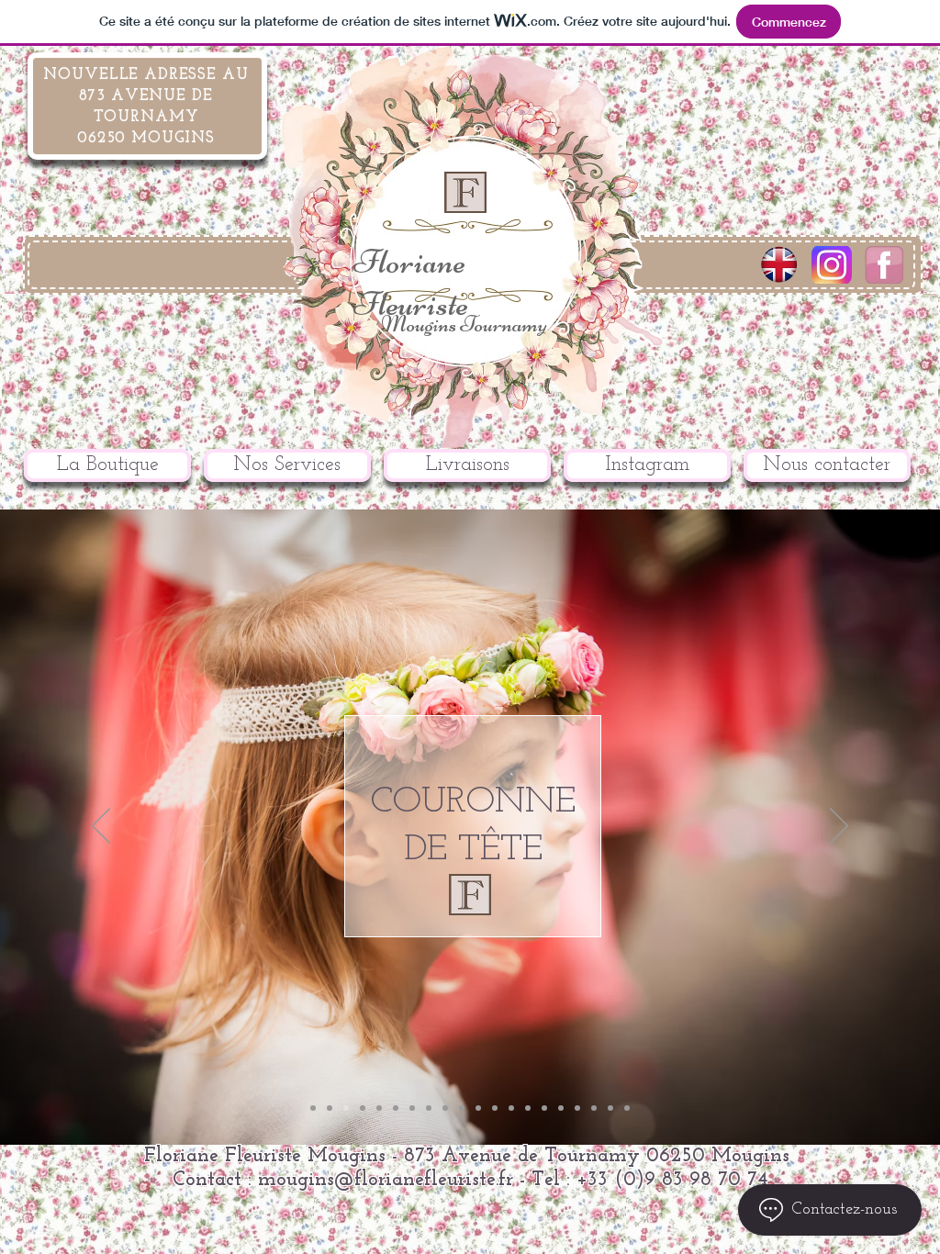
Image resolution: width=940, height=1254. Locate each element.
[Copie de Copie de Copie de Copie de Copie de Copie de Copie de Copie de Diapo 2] (627, 1108)
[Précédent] (101, 827)
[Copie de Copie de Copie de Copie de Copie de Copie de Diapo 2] (594, 1108)
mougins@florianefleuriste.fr (385, 1180)
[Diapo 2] (313, 1108)
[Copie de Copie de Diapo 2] (379, 1108)
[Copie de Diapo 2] (329, 1108)
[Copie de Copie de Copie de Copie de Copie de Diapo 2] (495, 1108)
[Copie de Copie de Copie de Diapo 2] (395, 1108)
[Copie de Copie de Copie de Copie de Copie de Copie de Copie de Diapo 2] (610, 1108)
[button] (287, 465)
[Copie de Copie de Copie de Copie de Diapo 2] (461, 1108)
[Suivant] (839, 827)
